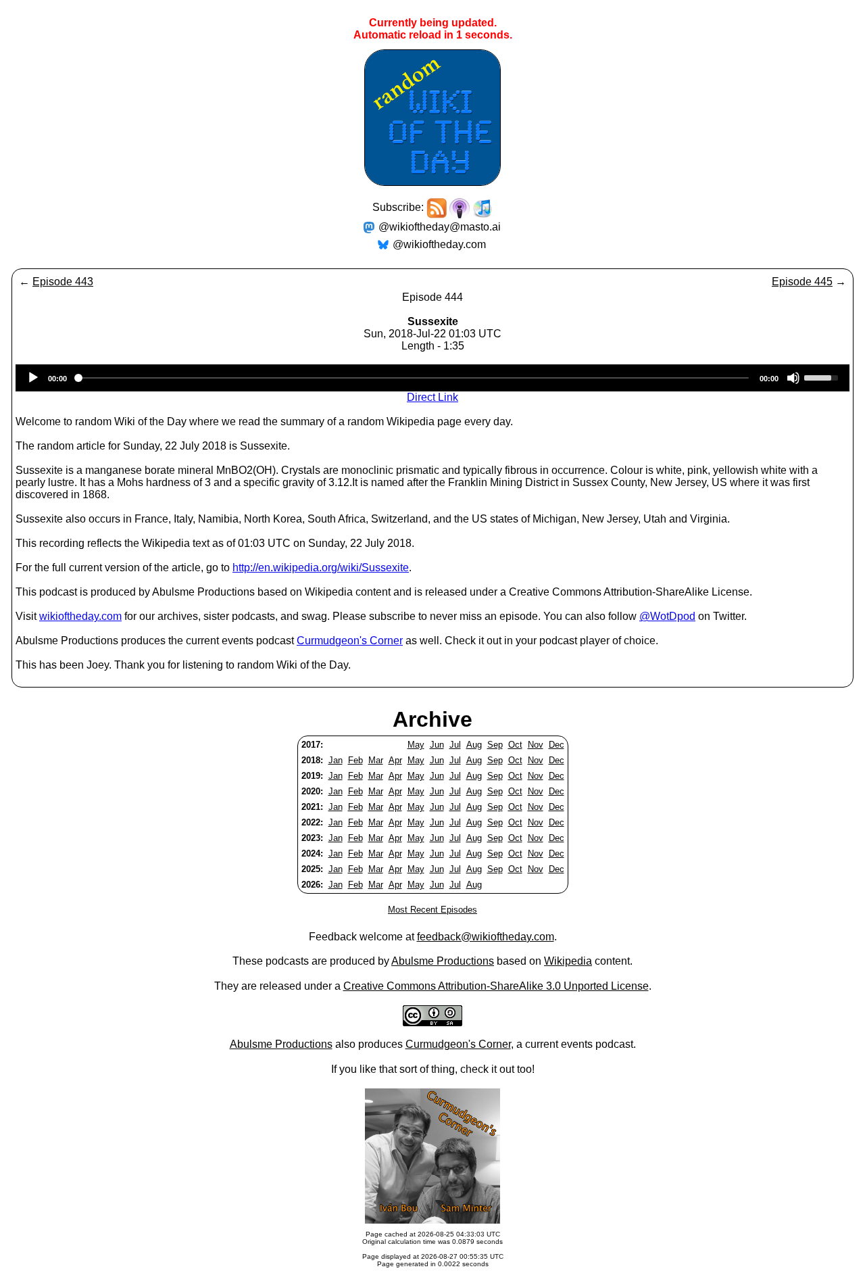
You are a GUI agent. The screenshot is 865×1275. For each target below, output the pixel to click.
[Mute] (793, 378)
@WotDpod (667, 616)
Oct (515, 745)
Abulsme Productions (442, 961)
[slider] (823, 376)
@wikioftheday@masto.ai (439, 227)
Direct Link (432, 397)
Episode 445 (802, 281)
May (415, 745)
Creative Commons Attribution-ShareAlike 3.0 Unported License (496, 986)
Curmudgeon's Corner (350, 640)
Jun (437, 745)
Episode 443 (62, 281)
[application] (432, 377)
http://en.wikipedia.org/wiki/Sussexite (320, 567)
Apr (395, 760)
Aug (474, 745)
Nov (535, 745)
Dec (556, 745)
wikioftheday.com (80, 616)
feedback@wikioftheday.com (485, 936)
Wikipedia (568, 961)
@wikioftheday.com (439, 244)
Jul (455, 745)
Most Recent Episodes (432, 910)
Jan (335, 760)
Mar (375, 760)
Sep (495, 745)
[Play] (33, 378)
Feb (355, 760)
